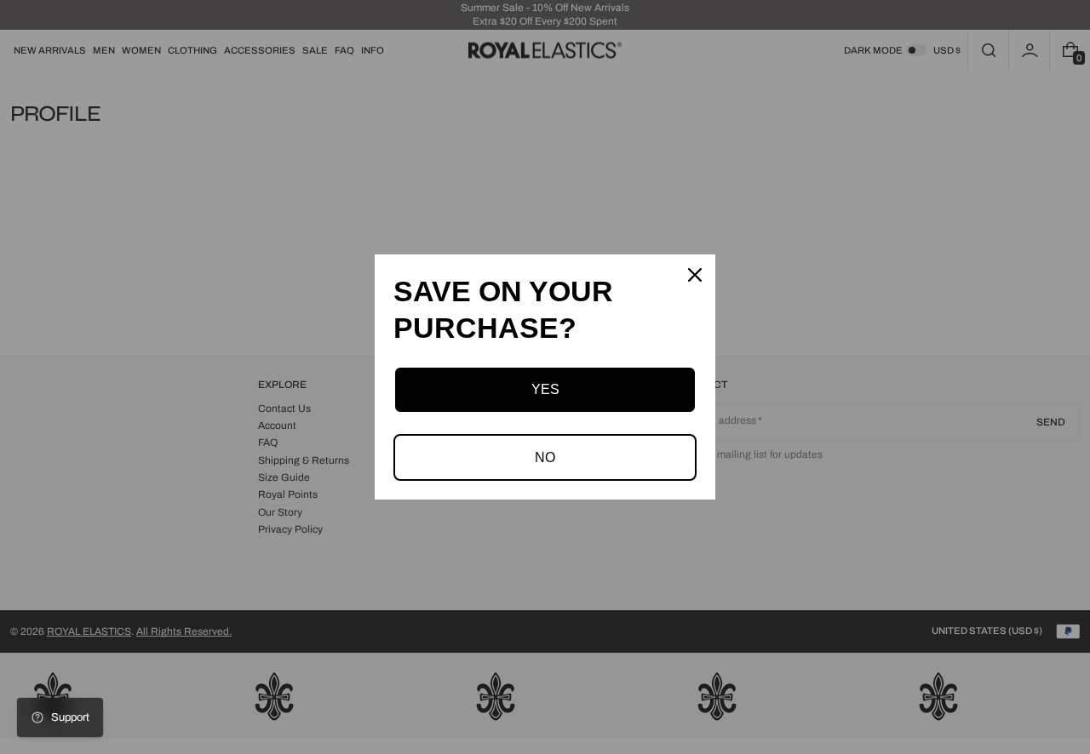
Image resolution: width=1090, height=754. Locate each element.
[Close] (694, 274)
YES (545, 389)
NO (545, 457)
